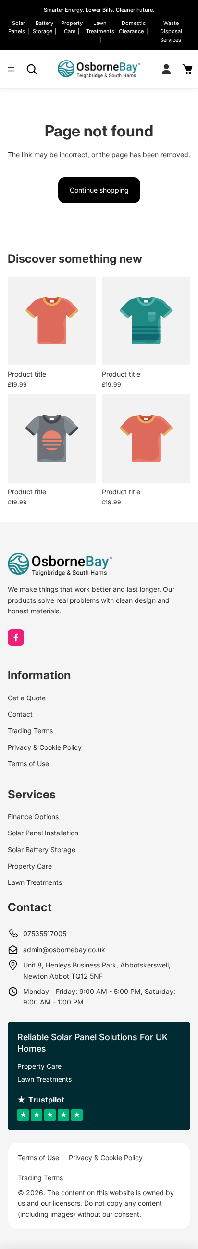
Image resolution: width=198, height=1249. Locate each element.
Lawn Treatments (35, 882)
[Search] (31, 69)
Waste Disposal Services (171, 31)
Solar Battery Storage (41, 849)
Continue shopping (99, 190)
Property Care (30, 866)
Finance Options (33, 816)
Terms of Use (28, 763)
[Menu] (11, 70)
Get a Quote (27, 698)
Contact (20, 714)
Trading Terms (30, 730)
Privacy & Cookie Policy (45, 747)
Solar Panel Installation (43, 833)
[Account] (166, 69)
